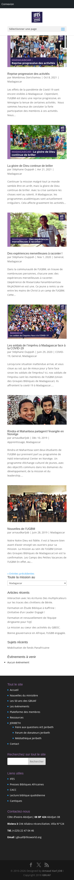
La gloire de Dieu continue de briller (30, 165)
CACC (13, 789)
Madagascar (14, 81)
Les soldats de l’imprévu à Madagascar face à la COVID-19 (36, 347)
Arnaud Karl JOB (52, 870)
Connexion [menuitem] (7, 4)
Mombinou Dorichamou (26, 77)
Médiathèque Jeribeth (28, 738)
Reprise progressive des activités (28, 73)
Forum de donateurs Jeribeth (32, 732)
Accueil (14, 690)
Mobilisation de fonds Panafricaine (28, 647)
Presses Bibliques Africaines (27, 784)
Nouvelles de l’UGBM (21, 528)
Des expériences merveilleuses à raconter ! (34, 253)
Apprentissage (16, 442)
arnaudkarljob (20, 437)
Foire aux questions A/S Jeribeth (34, 727)
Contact (14, 743)
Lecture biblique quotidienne (27, 795)
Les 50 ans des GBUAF (23, 700)
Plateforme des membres (25, 712)
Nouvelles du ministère (24, 695)
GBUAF (46, 875)
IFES (12, 779)
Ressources (17, 717)
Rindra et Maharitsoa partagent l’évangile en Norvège (35, 433)
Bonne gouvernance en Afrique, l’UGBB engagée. (36, 633)
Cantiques (16, 801)
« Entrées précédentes (20, 573)
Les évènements (19, 706)
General (58, 257)
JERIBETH (15, 723)
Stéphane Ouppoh (23, 169)
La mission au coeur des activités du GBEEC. (33, 627)
